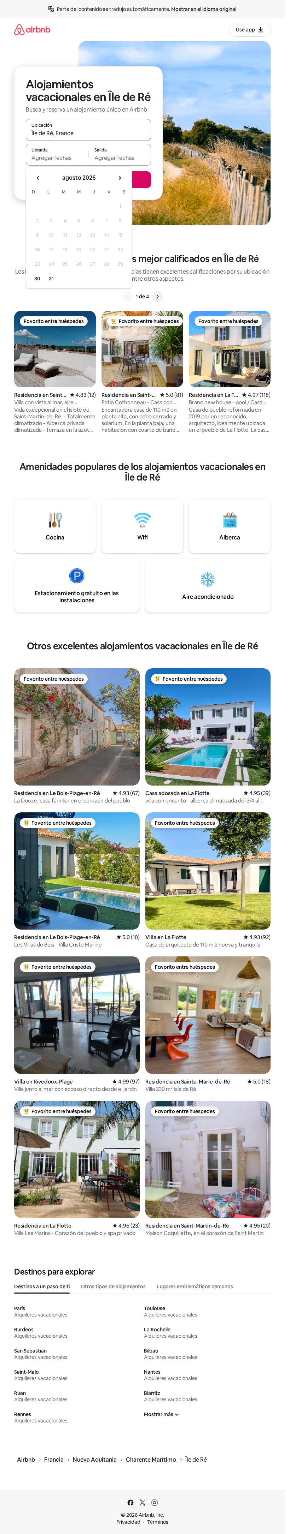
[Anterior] (127, 296)
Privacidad (128, 1522)
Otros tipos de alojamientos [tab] (113, 1286)
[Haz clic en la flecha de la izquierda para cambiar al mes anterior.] (38, 178)
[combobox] (88, 133)
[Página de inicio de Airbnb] (32, 29)
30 (37, 278)
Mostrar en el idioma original (203, 9)
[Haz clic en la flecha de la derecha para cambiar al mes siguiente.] (119, 178)
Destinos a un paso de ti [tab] (42, 1286)
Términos (157, 1522)
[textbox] (57, 158)
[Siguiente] (157, 296)
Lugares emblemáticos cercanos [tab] (195, 1286)
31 (51, 278)
